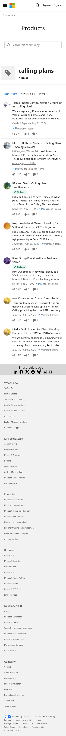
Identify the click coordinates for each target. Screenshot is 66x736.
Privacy (38, 720)
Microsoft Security (12, 561)
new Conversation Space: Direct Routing (36, 298)
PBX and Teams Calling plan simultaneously (29, 185)
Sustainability (10, 706)
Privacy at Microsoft (12, 683)
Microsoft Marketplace (14, 639)
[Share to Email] (50, 371)
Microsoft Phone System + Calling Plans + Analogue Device (36, 145)
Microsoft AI (9, 555)
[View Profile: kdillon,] (7, 260)
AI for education (11, 539)
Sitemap (7, 720)
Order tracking (10, 466)
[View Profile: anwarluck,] (7, 226)
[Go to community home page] (12, 5)
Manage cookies (11, 723)
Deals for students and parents (17, 533)
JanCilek (16, 314)
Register (47, 5)
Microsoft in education (13, 499)
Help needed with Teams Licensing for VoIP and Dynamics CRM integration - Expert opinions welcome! (35, 225)
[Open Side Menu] (5, 5)
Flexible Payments (12, 483)
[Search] (38, 5)
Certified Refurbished (13, 472)
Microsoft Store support (14, 455)
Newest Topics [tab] (28, 93)
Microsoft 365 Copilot (13, 589)
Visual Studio (9, 650)
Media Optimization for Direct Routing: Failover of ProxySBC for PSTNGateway (36, 331)
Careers (7, 666)
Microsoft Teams (11, 583)
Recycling (23, 727)
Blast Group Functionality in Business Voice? (34, 260)
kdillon (15, 283)
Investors (8, 689)
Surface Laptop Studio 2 (14, 399)
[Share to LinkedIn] (15, 371)
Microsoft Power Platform (15, 578)
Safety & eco (9, 727)
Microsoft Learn (11, 622)
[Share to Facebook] (21, 371)
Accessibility (9, 700)
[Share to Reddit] (33, 371)
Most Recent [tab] (10, 93)
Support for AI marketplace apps (18, 628)
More (42, 93)
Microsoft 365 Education (14, 516)
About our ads (38, 727)
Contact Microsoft (23, 720)
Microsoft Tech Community (15, 633)
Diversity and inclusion (14, 695)
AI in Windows (10, 416)
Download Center (11, 449)
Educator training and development (19, 527)
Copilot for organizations (14, 405)
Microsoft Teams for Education (17, 510)
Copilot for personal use (14, 410)
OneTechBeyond (21, 123)
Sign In (58, 5)
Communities (9, 15)
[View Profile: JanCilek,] (7, 300)
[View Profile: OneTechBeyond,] (7, 105)
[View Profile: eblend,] (7, 145)
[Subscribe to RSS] (44, 371)
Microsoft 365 (10, 572)
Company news (10, 678)
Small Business (10, 594)
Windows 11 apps (11, 427)
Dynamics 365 (10, 566)
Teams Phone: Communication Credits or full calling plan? (37, 104)
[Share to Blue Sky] (39, 371)
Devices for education (13, 505)
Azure (6, 611)
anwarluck (17, 243)
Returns (7, 460)
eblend (16, 163)
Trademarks (42, 723)
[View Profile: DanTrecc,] (7, 185)
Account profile (10, 443)
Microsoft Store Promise (14, 477)
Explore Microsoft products (15, 422)
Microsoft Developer (13, 616)
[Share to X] (27, 371)
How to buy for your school (15, 522)
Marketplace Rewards (13, 645)
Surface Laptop (10, 393)
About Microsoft (11, 672)
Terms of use (27, 723)
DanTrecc (17, 208)
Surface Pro (9, 388)
